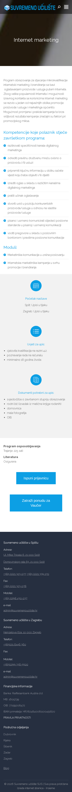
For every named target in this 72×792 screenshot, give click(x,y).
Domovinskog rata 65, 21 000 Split (24, 561)
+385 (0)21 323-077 (14, 574)
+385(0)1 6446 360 (14, 644)
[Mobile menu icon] (66, 7)
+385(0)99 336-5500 (15, 664)
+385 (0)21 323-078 (14, 586)
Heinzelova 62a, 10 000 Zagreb (22, 632)
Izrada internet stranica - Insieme (36, 788)
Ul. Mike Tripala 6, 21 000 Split (21, 554)
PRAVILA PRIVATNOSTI (17, 717)
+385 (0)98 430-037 (15, 598)
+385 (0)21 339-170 (38, 574)
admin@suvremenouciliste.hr (20, 610)
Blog (6, 768)
